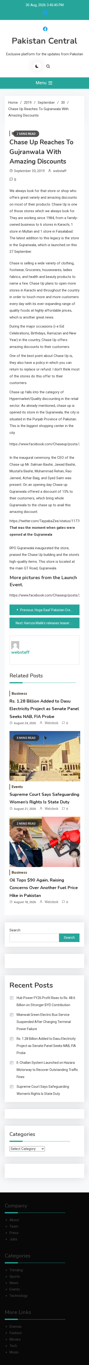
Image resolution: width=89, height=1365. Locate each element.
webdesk (51, 723)
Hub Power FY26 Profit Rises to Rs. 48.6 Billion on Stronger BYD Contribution (46, 1001)
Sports (14, 1276)
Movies (15, 1339)
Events (17, 787)
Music (14, 1352)
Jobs (13, 1239)
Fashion (15, 1333)
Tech (13, 1346)
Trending (16, 1270)
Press (14, 1233)
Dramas (15, 1326)
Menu (41, 82)
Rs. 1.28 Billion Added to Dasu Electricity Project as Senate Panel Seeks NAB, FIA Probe (44, 708)
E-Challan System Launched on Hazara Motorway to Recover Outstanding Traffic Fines (47, 1070)
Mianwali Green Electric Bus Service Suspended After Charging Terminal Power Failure (44, 1022)
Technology (18, 1296)
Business (19, 693)
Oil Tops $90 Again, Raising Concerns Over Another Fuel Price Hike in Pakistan (43, 887)
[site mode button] (37, 66)
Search (14, 930)
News (13, 1283)
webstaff (59, 171)
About (14, 1220)
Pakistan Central (44, 41)
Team (13, 1226)
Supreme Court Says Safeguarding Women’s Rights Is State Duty (43, 1090)
